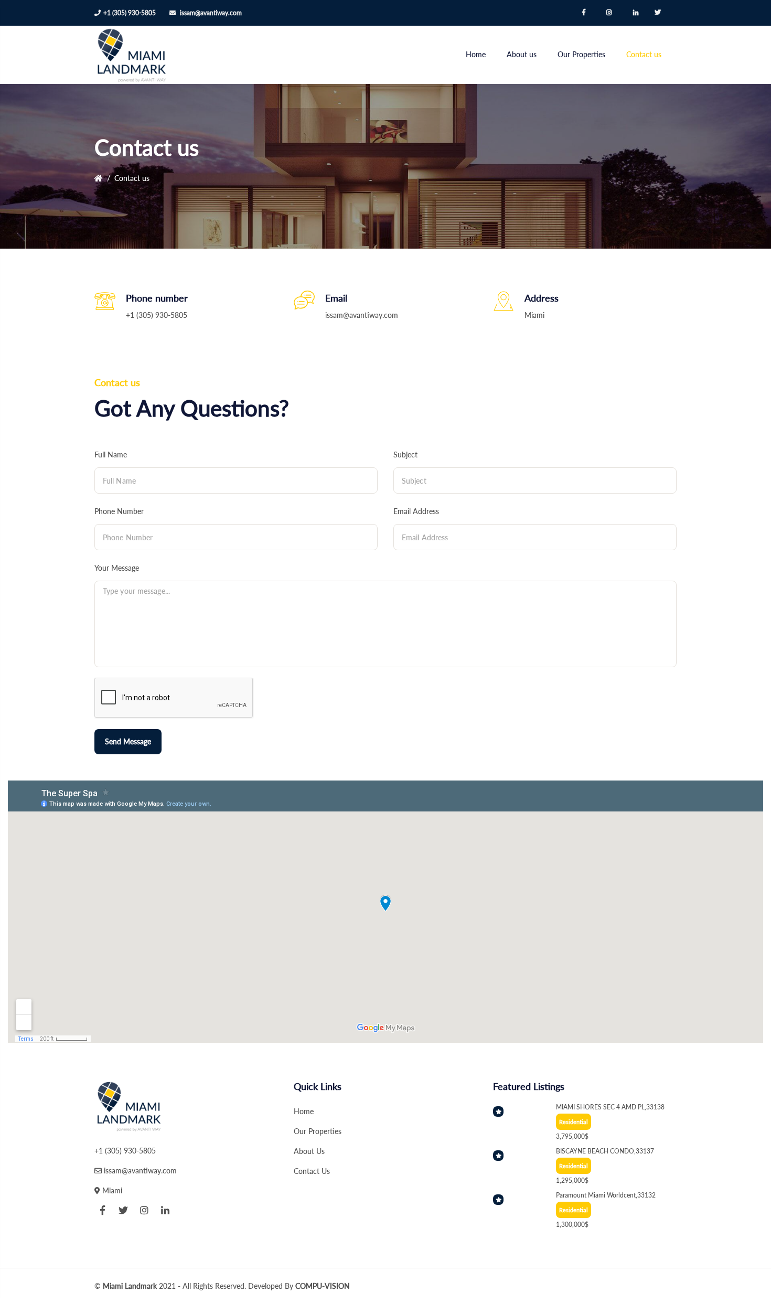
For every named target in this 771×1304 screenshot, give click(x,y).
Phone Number (119, 511)
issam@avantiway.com (211, 13)
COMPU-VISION (322, 1285)
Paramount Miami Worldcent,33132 (606, 1195)
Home (476, 54)
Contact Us (312, 1171)
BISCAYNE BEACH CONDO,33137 (605, 1151)
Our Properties (581, 54)
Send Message (128, 741)
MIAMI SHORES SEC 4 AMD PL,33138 (610, 1107)
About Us (309, 1151)
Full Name (110, 454)
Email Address (416, 511)
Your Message (116, 567)
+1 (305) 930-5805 (129, 13)
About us (522, 54)
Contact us (643, 54)
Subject (405, 454)
